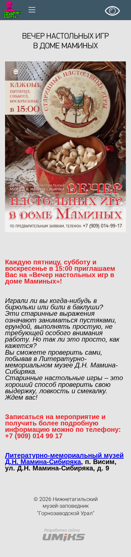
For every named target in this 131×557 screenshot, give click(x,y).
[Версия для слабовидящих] (112, 8)
